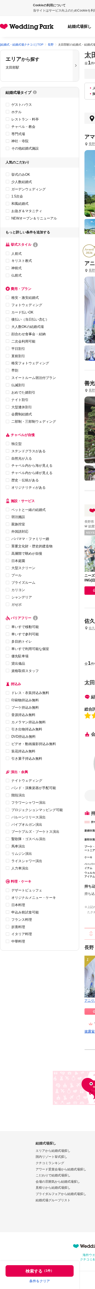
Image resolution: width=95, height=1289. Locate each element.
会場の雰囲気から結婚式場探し (58, 1181)
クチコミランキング (50, 1163)
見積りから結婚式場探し (53, 1187)
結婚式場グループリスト (53, 1200)
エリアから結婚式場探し (53, 1151)
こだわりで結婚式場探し (53, 1175)
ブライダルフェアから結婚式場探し (61, 1194)
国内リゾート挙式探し (51, 1157)
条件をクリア (39, 1281)
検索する (40, 1271)
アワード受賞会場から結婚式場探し (61, 1169)
